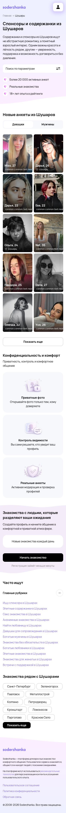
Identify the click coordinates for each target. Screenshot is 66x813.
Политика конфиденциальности (21, 791)
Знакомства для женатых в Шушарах (27, 659)
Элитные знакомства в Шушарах (24, 654)
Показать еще (33, 342)
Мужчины (48, 124)
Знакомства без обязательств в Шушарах (30, 642)
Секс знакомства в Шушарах (22, 614)
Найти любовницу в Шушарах (22, 625)
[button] (19, 686)
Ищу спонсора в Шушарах (20, 603)
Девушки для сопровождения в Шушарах (30, 631)
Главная (7, 15)
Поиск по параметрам (20, 69)
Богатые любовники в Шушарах (23, 648)
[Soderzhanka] (14, 7)
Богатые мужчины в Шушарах (22, 637)
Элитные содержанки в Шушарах (25, 608)
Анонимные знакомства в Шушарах (26, 620)
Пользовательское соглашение (21, 785)
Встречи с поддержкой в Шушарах (26, 665)
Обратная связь (12, 797)
